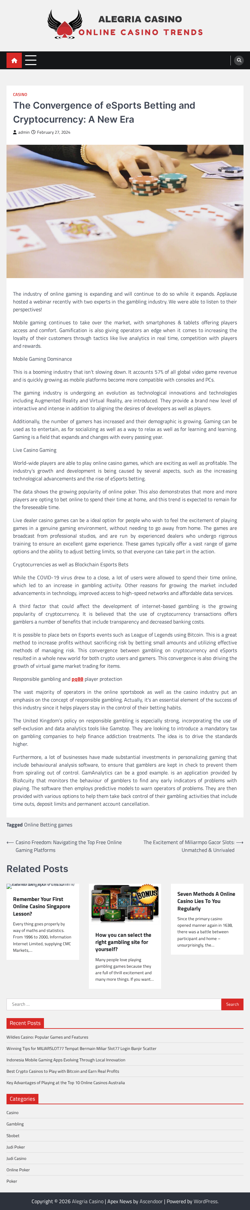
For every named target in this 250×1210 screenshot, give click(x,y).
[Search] (239, 60)
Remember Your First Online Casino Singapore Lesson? (41, 906)
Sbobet (13, 1135)
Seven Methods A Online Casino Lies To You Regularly (206, 901)
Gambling (15, 1124)
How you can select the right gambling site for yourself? (123, 942)
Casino (20, 94)
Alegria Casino (88, 1201)
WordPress (205, 1201)
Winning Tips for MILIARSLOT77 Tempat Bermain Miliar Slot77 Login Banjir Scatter (82, 1048)
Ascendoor (151, 1201)
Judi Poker (16, 1147)
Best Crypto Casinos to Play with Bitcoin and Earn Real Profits (63, 1071)
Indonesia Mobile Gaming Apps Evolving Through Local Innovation (66, 1059)
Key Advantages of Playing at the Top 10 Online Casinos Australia (66, 1082)
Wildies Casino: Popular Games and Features (47, 1037)
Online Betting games (48, 824)
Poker (12, 1181)
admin (24, 132)
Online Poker (18, 1169)
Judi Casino (16, 1158)
